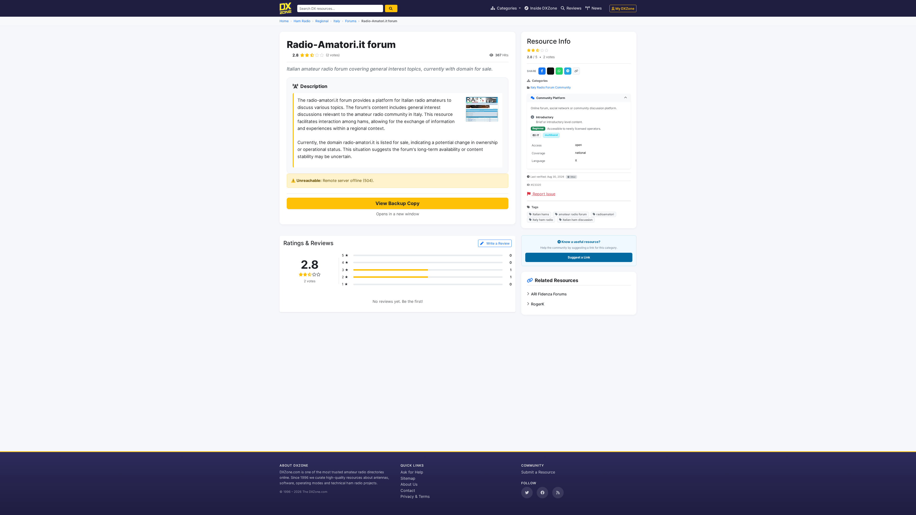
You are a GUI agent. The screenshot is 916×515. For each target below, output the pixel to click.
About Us (409, 484)
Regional (321, 21)
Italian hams (541, 214)
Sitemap (408, 478)
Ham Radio (302, 21)
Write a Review (497, 243)
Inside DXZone (543, 8)
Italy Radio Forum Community (551, 87)
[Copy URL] (576, 71)
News (596, 8)
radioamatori (605, 214)
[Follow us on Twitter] (527, 492)
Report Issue (543, 193)
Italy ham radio (543, 219)
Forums (350, 21)
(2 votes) (333, 55)
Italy (336, 21)
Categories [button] (507, 8)
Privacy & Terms (415, 496)
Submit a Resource (538, 472)
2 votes (549, 57)
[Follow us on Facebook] (542, 492)
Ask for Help (412, 472)
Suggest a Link (579, 257)
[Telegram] (567, 71)
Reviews (574, 8)
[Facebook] (542, 71)
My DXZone (624, 8)
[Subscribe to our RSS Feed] (558, 492)
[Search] (391, 8)
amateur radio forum (573, 214)
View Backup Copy (397, 203)
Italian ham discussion (578, 219)
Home (284, 21)
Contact (408, 490)
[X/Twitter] (550, 71)
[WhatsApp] (559, 71)
